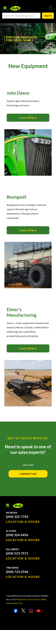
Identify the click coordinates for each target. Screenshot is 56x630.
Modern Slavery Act (14, 603)
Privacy (24, 599)
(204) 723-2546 (17, 572)
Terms (31, 599)
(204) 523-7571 (17, 553)
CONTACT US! (28, 473)
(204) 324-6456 (17, 535)
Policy (18, 599)
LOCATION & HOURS (23, 521)
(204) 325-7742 (17, 517)
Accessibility (40, 599)
